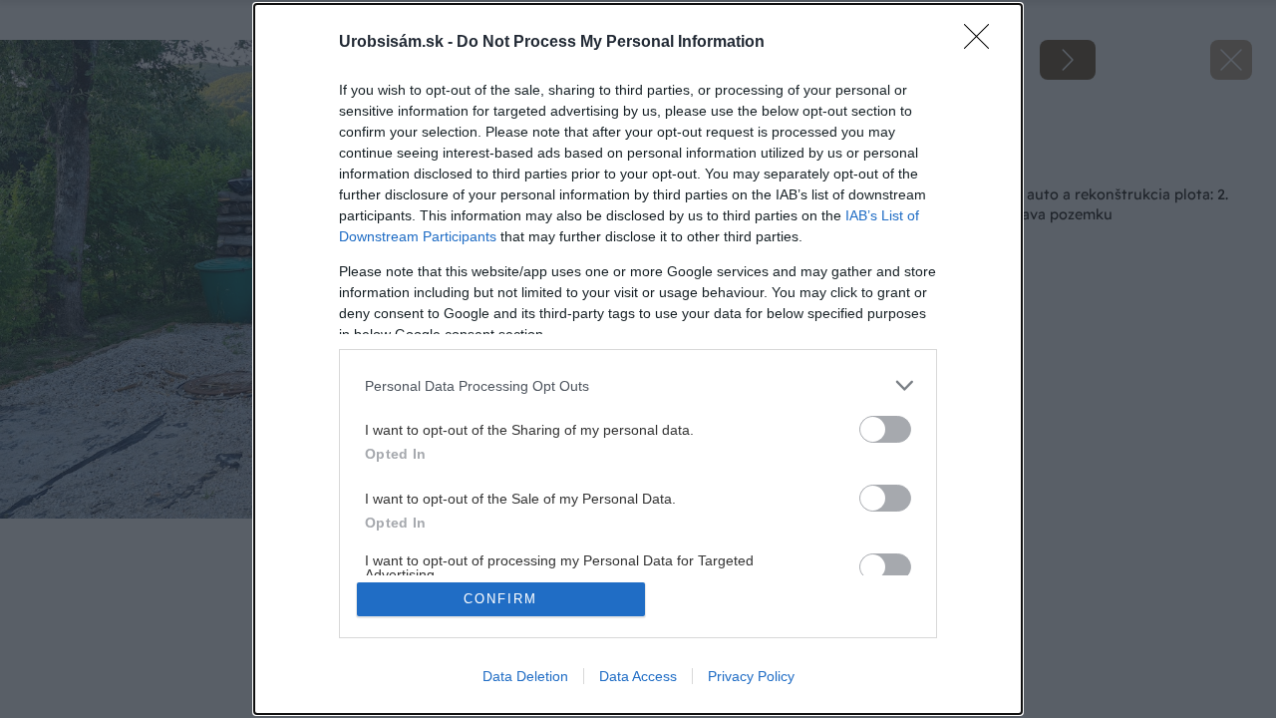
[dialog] (638, 359)
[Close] (983, 43)
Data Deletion (525, 676)
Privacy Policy (751, 676)
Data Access (638, 676)
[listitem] (638, 385)
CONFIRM (500, 598)
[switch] (885, 429)
